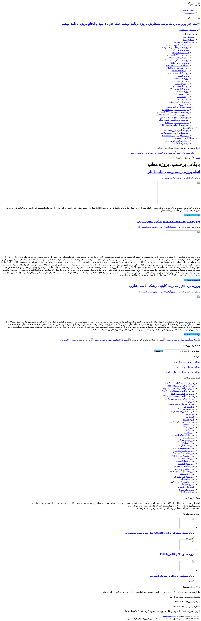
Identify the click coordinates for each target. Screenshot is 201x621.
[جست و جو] (199, 3)
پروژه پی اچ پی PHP (180, 63)
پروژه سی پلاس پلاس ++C (177, 60)
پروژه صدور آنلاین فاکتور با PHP (177, 554)
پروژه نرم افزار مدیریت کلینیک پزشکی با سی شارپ (164, 286)
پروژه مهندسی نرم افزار (178, 68)
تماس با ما (189, 12)
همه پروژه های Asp (180, 52)
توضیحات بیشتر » (192, 215)
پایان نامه (190, 417)
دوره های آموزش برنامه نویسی (180, 107)
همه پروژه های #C (181, 50)
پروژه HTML (183, 91)
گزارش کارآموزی (186, 489)
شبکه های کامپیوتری (185, 487)
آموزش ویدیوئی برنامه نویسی (181, 404)
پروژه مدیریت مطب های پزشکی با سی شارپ (168, 221)
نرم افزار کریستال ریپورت (177, 140)
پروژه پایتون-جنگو (181, 86)
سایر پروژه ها (183, 104)
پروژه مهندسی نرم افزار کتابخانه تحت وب (172, 575)
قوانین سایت (188, 10)
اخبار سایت (189, 406)
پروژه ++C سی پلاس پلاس (182, 422)
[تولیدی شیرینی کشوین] (189, 29)
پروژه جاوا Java (182, 83)
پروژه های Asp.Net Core (178, 58)
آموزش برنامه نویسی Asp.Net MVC (172, 112)
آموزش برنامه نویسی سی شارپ (174, 117)
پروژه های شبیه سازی (179, 102)
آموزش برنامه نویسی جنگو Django (178, 396)
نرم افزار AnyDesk (180, 143)
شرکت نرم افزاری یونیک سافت (185, 362)
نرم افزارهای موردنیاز (184, 138)
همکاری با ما (188, 39)
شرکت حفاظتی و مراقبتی (188, 367)
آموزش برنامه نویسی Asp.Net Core (173, 115)
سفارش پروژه (187, 37)
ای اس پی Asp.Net (186, 409)
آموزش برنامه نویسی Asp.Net (175, 109)
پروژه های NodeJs (181, 78)
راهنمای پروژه (188, 128)
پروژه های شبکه (187, 474)
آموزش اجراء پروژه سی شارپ (175, 133)
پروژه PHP (189, 430)
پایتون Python (188, 419)
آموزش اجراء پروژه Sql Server (175, 135)
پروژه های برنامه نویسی (183, 42)
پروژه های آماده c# (172, 227)
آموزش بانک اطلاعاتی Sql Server (174, 125)
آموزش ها (189, 401)
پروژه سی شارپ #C (190, 227)
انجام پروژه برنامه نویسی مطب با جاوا (173, 172)
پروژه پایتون (183, 76)
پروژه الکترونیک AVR (179, 89)
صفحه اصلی (188, 34)
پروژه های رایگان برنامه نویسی (175, 47)
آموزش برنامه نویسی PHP (177, 122)
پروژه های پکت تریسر (184, 469)
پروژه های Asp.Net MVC (177, 55)
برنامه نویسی (188, 414)
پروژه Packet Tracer (180, 70)
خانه (198, 157)
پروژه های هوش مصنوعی (177, 45)
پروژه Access (188, 425)
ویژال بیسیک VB (181, 94)
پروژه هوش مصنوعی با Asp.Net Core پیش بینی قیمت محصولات (159, 532)
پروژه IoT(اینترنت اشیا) (178, 73)
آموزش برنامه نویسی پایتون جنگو (174, 120)
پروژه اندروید (183, 81)
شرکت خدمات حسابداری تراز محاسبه (183, 372)
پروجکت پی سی (170, 616)
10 (139, 227)
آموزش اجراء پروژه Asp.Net (176, 130)
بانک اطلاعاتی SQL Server (177, 65)
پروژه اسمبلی (183, 96)
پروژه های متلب (181, 99)
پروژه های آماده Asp (185, 461)
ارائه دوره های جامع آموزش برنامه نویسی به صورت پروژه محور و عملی (162, 153)
